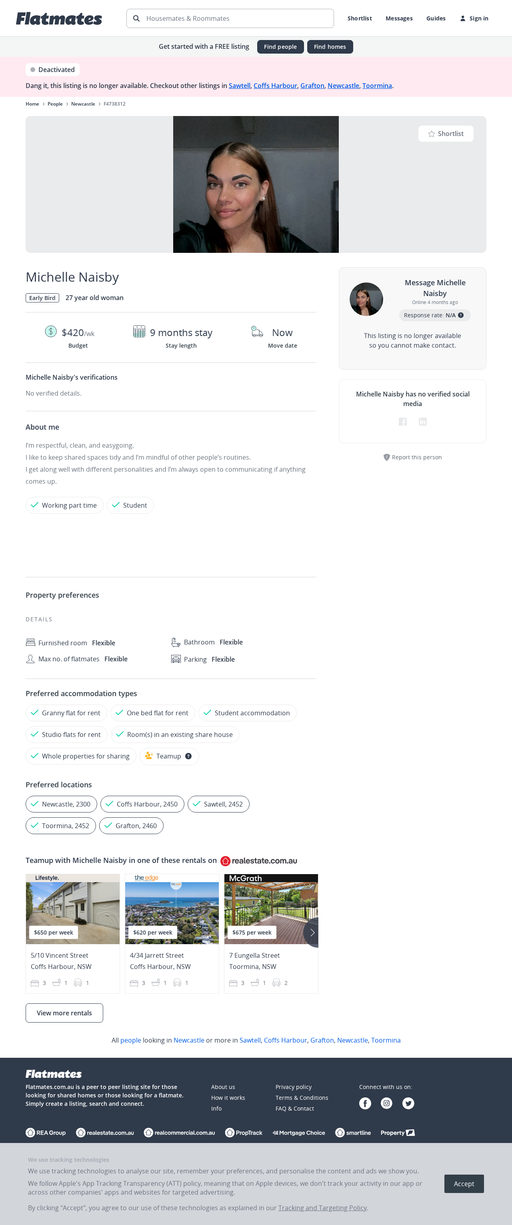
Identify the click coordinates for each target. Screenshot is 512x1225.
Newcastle (343, 85)
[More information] (188, 756)
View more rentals (64, 1013)
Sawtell (239, 85)
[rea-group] (105, 1133)
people (130, 1040)
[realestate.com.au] (46, 1133)
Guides (436, 18)
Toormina (377, 85)
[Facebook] (365, 1104)
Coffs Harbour (275, 85)
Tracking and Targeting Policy (322, 1207)
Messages (399, 18)
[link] (256, 1040)
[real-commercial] (179, 1133)
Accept (464, 1183)
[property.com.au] (398, 1133)
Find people (280, 46)
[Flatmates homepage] (59, 18)
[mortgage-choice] (298, 1133)
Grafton (312, 85)
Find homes (330, 46)
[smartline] (353, 1133)
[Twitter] (408, 1104)
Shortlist (360, 18)
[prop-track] (244, 1133)
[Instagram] (387, 1104)
